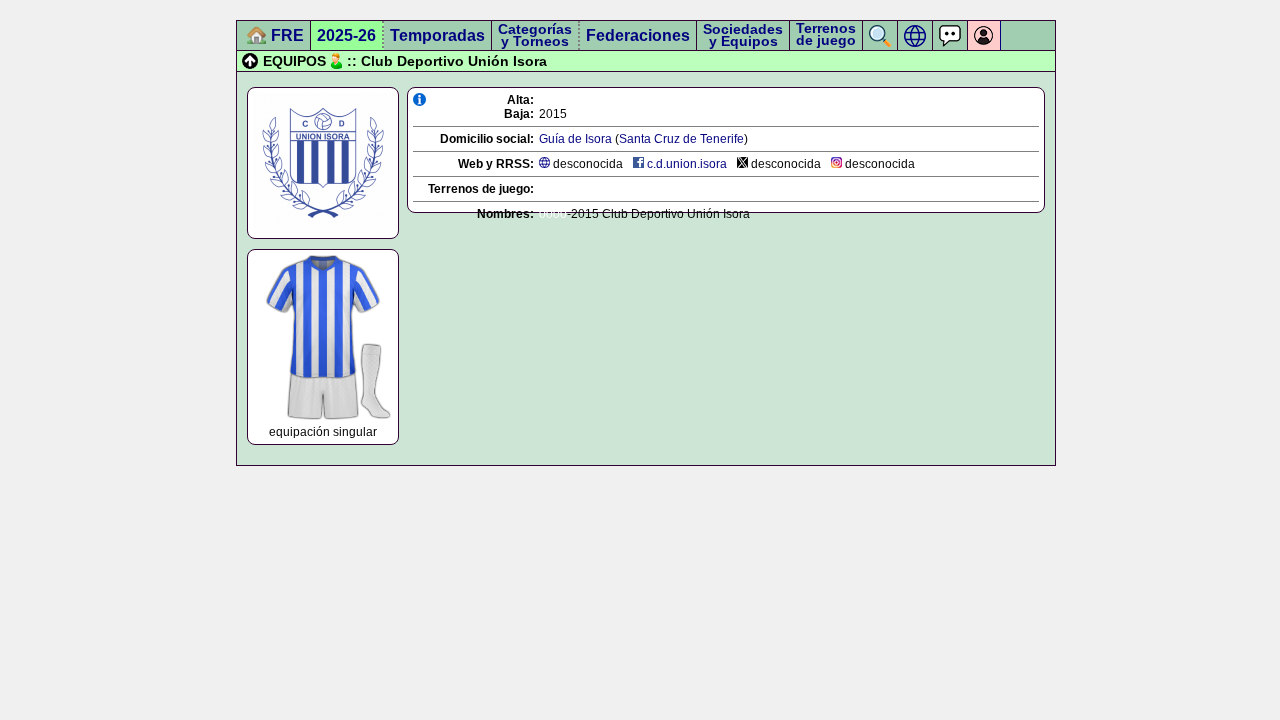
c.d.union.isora (687, 164)
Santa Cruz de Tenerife (681, 139)
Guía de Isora (575, 139)
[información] (419, 99)
